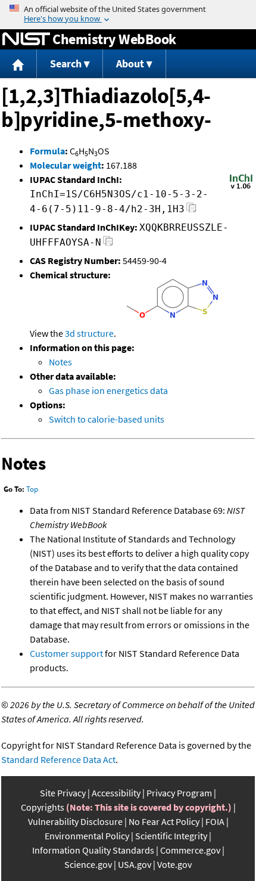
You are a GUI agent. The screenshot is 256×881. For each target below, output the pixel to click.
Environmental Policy (87, 836)
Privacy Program (179, 793)
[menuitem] (18, 64)
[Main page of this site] (18, 64)
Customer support (66, 653)
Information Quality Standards (93, 850)
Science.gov (88, 864)
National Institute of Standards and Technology (26, 39)
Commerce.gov (190, 850)
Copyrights (42, 807)
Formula (47, 151)
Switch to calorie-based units (106, 419)
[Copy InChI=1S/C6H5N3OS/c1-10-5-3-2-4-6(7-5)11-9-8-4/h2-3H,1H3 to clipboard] (191, 210)
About (130, 63)
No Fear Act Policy (164, 821)
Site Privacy (63, 793)
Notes (60, 362)
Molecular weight (65, 165)
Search (66, 63)
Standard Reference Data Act (58, 759)
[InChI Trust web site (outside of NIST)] (241, 188)
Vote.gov (174, 864)
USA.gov (134, 864)
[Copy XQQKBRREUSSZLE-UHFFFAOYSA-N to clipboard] (108, 244)
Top (32, 489)
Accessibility (116, 793)
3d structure (89, 333)
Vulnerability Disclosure (75, 821)
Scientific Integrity (171, 836)
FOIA (214, 821)
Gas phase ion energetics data (108, 390)
